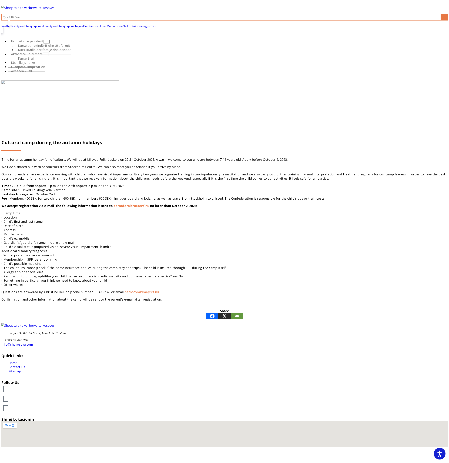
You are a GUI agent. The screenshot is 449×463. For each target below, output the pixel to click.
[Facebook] (212, 316)
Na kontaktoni (132, 26)
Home (12, 363)
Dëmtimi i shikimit (95, 26)
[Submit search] (444, 17)
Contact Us (16, 367)
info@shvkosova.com (17, 344)
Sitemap (14, 371)
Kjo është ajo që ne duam (32, 26)
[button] (5, 388)
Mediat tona (115, 26)
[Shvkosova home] (28, 8)
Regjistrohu (149, 26)
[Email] (237, 316)
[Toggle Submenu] (46, 54)
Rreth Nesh (8, 26)
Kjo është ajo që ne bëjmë (66, 26)
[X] (224, 316)
